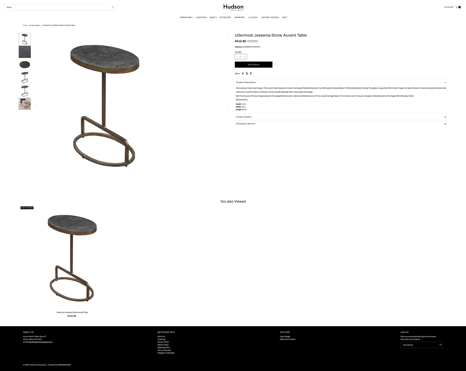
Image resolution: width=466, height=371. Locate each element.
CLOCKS (253, 17)
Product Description (246, 82)
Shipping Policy (164, 347)
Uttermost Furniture (287, 339)
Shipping (238, 47)
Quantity (238, 52)
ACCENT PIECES (270, 17)
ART (284, 17)
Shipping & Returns (245, 124)
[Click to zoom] (227, 37)
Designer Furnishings (166, 353)
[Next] (227, 106)
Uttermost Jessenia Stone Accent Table (72, 312)
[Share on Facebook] (243, 73)
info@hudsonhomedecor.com (40, 342)
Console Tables (34, 25)
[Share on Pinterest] (251, 73)
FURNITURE (186, 17)
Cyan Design (285, 336)
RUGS (213, 17)
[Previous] (36, 106)
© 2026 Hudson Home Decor (35, 365)
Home (25, 25)
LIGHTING (201, 17)
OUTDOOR (225, 17)
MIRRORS (240, 17)
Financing (161, 339)
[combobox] (60, 7)
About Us (161, 336)
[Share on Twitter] (247, 73)
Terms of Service (164, 350)
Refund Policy (163, 345)
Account (449, 7)
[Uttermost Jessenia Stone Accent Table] (72, 258)
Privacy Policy (163, 342)
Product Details (244, 117)
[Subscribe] (440, 345)
